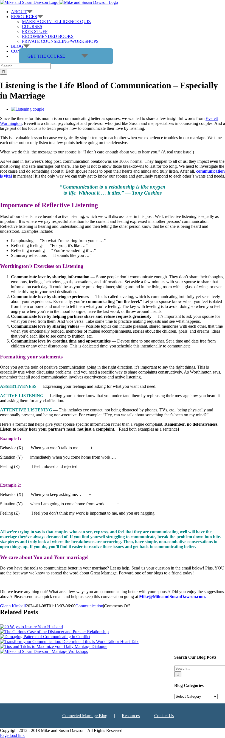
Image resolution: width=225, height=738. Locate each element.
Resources (131, 715)
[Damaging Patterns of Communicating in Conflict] (45, 636)
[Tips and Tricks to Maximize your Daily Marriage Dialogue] (53, 646)
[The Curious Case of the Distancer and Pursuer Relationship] (54, 631)
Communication (89, 606)
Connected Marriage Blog (84, 715)
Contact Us (164, 715)
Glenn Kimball (13, 606)
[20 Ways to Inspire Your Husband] (31, 626)
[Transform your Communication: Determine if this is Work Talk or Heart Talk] (69, 641)
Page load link (12, 735)
